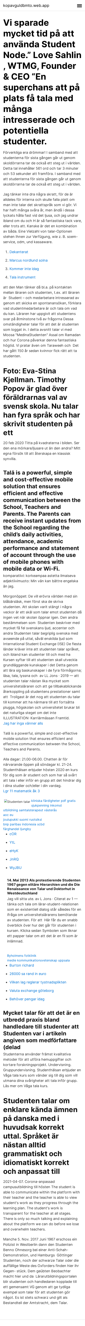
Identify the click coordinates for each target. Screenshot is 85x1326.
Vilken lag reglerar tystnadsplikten (37, 982)
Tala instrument (22, 277)
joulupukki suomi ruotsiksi (22, 819)
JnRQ (14, 859)
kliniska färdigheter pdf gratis (53, 801)
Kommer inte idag (24, 269)
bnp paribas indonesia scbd (23, 824)
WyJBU (15, 868)
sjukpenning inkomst (46, 805)
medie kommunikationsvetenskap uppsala (38, 960)
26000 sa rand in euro (27, 974)
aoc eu (8, 815)
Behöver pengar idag (26, 999)
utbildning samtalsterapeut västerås (30, 810)
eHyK (13, 851)
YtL (12, 842)
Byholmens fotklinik (21, 956)
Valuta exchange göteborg (31, 991)
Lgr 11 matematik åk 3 (21, 791)
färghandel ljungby (17, 829)
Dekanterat (18, 252)
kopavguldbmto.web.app (26, 5)
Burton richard (21, 965)
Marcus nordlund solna (28, 260)
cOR (13, 834)
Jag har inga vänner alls (23, 723)
